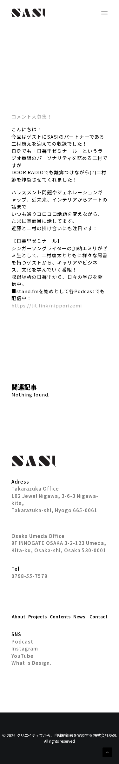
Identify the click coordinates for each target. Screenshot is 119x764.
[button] (104, 13)
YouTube (22, 655)
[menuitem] (18, 616)
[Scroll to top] (107, 751)
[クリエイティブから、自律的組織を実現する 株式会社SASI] (28, 13)
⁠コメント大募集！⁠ (31, 116)
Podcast (22, 641)
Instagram (24, 648)
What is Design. (31, 662)
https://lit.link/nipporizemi (46, 305)
